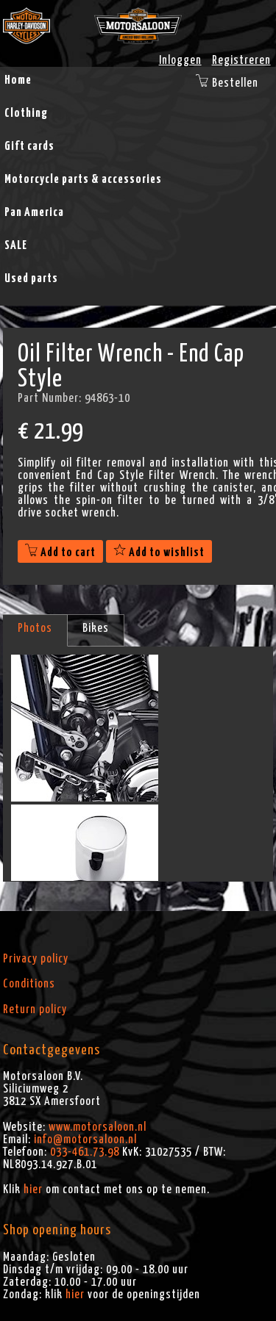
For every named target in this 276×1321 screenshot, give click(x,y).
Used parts (31, 278)
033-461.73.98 (84, 1152)
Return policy (35, 1009)
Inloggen (180, 60)
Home (18, 80)
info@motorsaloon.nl (85, 1139)
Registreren (241, 60)
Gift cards (29, 146)
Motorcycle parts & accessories (83, 179)
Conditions (29, 984)
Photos (35, 628)
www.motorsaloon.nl (97, 1127)
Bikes (95, 628)
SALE (15, 245)
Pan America (34, 212)
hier (33, 1189)
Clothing (26, 113)
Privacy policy (35, 959)
